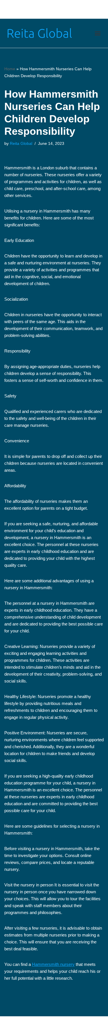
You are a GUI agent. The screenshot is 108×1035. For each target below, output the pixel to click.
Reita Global (21, 143)
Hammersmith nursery (53, 964)
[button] (97, 33)
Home (9, 69)
